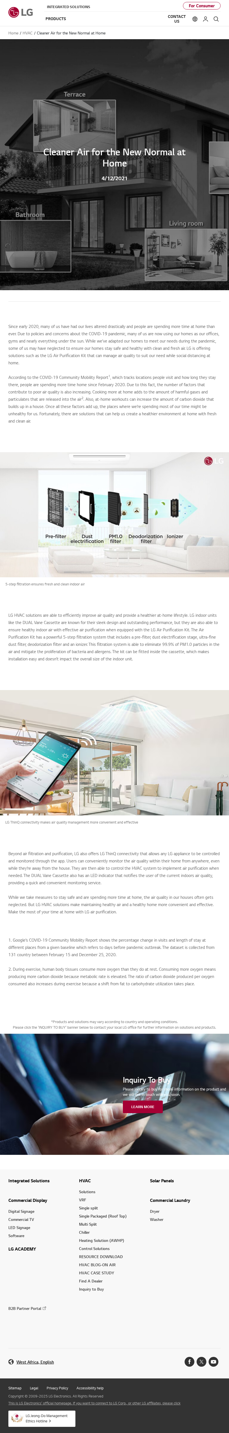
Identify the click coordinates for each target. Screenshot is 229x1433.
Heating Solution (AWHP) (101, 1240)
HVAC (85, 1180)
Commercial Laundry (170, 1200)
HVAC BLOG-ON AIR (97, 1264)
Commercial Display (27, 1200)
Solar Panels (162, 1180)
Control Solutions (94, 1248)
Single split (88, 1208)
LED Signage (19, 1227)
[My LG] (205, 19)
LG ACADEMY (22, 1249)
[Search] (216, 19)
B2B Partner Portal (24, 1308)
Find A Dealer (90, 1281)
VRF (82, 1199)
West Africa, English (35, 1362)
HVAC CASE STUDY (96, 1272)
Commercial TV (21, 1219)
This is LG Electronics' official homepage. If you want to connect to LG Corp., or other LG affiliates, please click (94, 1403)
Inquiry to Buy (91, 1289)
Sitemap (15, 1387)
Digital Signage (21, 1211)
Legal (34, 1387)
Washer (156, 1219)
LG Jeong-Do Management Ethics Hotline (47, 1418)
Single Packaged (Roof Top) (103, 1216)
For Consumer (202, 6)
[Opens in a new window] (189, 1362)
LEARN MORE (142, 1106)
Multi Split (88, 1224)
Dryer (154, 1211)
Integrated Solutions (68, 6)
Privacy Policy (57, 1387)
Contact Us (177, 19)
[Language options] (195, 19)
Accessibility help (90, 1387)
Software (16, 1235)
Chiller (84, 1232)
